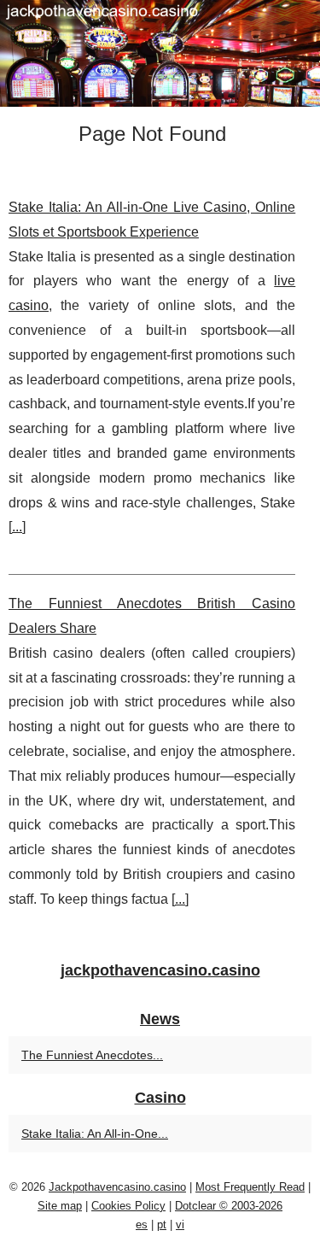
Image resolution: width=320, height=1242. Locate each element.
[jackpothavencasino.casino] (160, 53)
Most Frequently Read (250, 1186)
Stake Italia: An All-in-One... (94, 1133)
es (142, 1224)
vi (180, 1224)
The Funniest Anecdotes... (92, 1055)
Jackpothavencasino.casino (117, 1186)
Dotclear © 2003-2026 (228, 1205)
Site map (60, 1205)
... (17, 526)
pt (161, 1224)
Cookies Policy (128, 1205)
